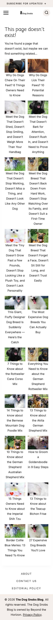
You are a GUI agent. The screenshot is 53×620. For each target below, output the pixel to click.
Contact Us (26, 581)
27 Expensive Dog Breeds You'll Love (38, 545)
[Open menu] (6, 13)
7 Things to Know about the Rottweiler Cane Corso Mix (15, 374)
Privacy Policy (32, 614)
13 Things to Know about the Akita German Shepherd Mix (38, 420)
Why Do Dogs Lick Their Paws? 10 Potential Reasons (38, 85)
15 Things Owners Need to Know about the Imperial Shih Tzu (15, 509)
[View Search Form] (46, 12)
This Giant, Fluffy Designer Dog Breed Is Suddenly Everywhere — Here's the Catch (15, 327)
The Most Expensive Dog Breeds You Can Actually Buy (38, 322)
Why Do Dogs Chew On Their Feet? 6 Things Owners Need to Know (15, 85)
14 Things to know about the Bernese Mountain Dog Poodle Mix (15, 420)
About (26, 573)
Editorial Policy (26, 588)
